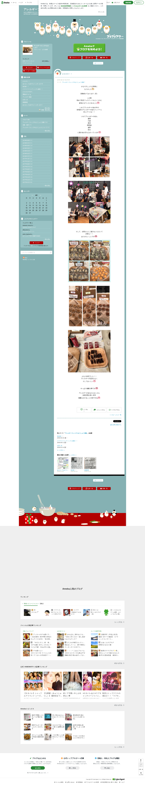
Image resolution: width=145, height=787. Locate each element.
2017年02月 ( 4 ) (27, 180)
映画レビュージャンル (31, 603)
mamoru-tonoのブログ (29, 227)
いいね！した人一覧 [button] (115, 415)
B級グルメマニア (28, 631)
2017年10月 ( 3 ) (27, 161)
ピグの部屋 (45, 49)
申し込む (107, 768)
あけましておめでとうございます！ (33, 105)
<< (32, 195)
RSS (26, 258)
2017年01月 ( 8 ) (27, 182)
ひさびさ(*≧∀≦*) (27, 92)
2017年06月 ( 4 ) (27, 169)
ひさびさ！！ (67, 74)
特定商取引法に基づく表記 (109, 782)
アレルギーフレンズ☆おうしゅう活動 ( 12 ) (35, 122)
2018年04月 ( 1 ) (27, 151)
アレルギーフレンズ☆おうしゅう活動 (73, 82)
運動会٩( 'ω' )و (27, 94)
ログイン (139, 2)
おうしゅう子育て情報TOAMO (31, 236)
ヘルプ (123, 782)
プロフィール (37, 49)
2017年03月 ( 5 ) (27, 177)
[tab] (31, 604)
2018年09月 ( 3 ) (27, 145)
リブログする (115, 410)
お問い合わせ (70, 782)
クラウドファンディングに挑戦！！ (67, 441)
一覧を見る (47, 108)
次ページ (98, 63)
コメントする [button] (100, 410)
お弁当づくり (61, 631)
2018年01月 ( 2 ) (27, 156)
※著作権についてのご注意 (29, 259)
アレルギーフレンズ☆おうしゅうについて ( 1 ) (36, 127)
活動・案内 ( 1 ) (27, 125)
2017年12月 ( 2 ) (27, 158)
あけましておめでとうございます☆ (33, 84)
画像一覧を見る (45, 110)
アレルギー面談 (27, 97)
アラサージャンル (27, 63)
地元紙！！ (60, 436)
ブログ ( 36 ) (26, 119)
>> (40, 195)
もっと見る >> (61, 450)
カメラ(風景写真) (96, 631)
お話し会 (59, 445)
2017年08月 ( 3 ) (27, 164)
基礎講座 (25, 102)
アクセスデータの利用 (92, 782)
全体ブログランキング (28, 61)
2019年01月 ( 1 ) (27, 143)
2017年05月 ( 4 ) (27, 172)
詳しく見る (72, 768)
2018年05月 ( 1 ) (27, 148)
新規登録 (128, 2)
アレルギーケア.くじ (28, 231)
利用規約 (80, 782)
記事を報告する (116, 425)
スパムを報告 (59, 782)
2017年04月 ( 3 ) (27, 174)
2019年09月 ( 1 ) (27, 140)
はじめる (38, 768)
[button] (141, 773)
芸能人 (42, 603)
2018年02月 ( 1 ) (27, 153)
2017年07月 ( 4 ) (27, 166)
